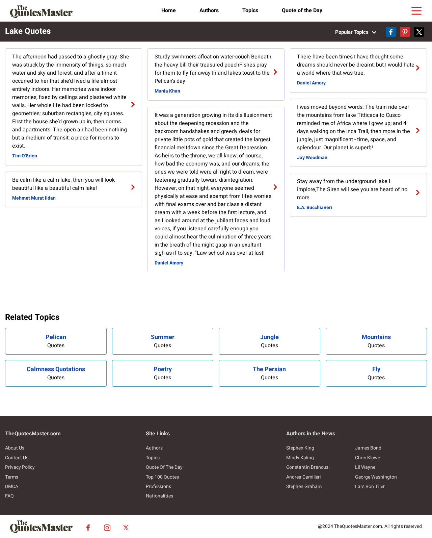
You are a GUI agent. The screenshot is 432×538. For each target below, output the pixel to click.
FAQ (9, 495)
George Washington (376, 477)
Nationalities (159, 495)
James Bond (368, 448)
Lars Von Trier (370, 486)
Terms (11, 477)
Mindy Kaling (300, 457)
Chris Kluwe (367, 457)
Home (168, 10)
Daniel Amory (169, 262)
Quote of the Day (302, 10)
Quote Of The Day (164, 467)
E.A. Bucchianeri (314, 207)
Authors (209, 10)
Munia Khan (167, 91)
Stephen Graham (304, 486)
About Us (14, 448)
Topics (250, 10)
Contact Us (16, 457)
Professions (158, 486)
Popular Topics (352, 32)
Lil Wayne (365, 467)
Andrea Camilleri (303, 477)
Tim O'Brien (24, 155)
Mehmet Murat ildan (34, 198)
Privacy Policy (20, 467)
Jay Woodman (312, 157)
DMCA (11, 486)
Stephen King (300, 448)
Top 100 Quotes (162, 477)
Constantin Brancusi (308, 467)
